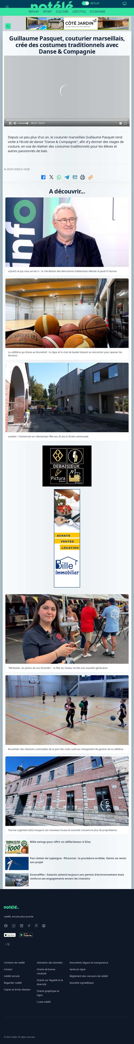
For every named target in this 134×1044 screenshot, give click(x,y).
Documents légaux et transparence (89, 962)
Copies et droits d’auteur (17, 989)
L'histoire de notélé (14, 962)
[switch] (85, 3)
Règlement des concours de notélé (89, 976)
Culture (62, 11)
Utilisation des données (50, 962)
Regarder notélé (13, 982)
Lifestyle (79, 11)
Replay (34, 11)
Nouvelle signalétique (82, 982)
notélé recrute (11, 976)
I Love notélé (44, 1001)
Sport (47, 11)
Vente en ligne (77, 969)
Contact (8, 969)
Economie (97, 11)
